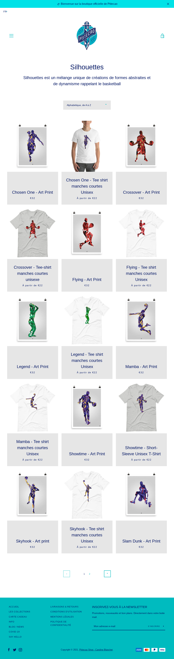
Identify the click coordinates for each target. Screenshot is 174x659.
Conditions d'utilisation (66, 612)
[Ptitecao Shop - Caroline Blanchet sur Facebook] (9, 649)
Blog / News (16, 627)
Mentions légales (62, 617)
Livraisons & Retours (64, 607)
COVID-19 (14, 632)
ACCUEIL (14, 607)
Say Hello (15, 637)
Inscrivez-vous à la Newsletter (119, 607)
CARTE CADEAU (18, 617)
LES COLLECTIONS (19, 612)
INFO (11, 622)
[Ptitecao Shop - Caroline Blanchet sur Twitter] (14, 649)
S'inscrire (154, 626)
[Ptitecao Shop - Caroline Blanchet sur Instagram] (20, 649)
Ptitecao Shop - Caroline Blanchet (96, 649)
